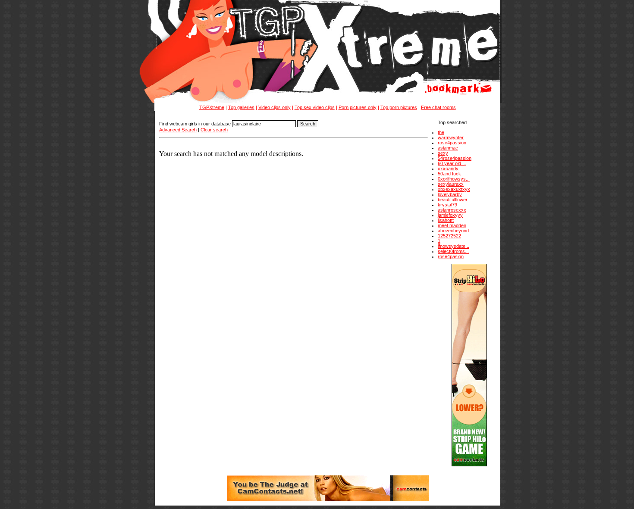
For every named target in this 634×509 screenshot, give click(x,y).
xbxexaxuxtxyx (454, 189)
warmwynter (451, 137)
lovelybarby (450, 194)
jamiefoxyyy (450, 215)
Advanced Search (178, 129)
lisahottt (446, 220)
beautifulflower (453, 199)
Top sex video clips (315, 107)
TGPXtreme (211, 107)
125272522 (449, 235)
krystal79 (447, 204)
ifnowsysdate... (453, 246)
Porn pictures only (358, 107)
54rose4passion (454, 158)
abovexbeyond (453, 230)
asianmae (448, 147)
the (441, 132)
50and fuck (449, 173)
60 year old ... (452, 163)
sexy (443, 153)
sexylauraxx (451, 184)
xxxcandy (448, 168)
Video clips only (274, 107)
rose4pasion (451, 256)
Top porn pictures (398, 107)
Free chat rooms (438, 107)
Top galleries (241, 107)
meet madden (452, 225)
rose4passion (452, 142)
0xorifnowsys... (454, 178)
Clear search (214, 129)
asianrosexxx (452, 209)
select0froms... (453, 251)
